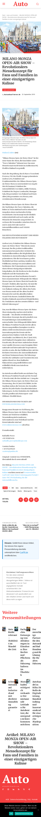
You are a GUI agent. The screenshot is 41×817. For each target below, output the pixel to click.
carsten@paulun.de (10, 451)
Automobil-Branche (27, 488)
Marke (20, 491)
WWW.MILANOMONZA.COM (13, 404)
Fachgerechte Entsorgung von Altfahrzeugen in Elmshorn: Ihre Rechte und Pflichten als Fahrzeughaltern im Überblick (25, 652)
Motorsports (28, 491)
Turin (35, 491)
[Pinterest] (31, 499)
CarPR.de (24, 552)
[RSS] (19, 789)
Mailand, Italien (8, 153)
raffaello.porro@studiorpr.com (14, 441)
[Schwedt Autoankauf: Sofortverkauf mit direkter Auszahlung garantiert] (4, 681)
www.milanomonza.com (12, 425)
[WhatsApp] (36, 499)
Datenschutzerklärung (24, 814)
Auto (17, 488)
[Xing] (29, 789)
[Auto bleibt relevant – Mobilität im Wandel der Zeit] (4, 629)
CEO (36, 488)
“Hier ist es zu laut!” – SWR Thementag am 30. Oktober (31, 527)
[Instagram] (8, 789)
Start (3, 15)
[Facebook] (20, 499)
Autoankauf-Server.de (12, 94)
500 (13, 488)
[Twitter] (26, 499)
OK (11, 814)
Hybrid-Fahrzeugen (10, 491)
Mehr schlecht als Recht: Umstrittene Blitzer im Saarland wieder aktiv (10, 528)
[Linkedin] (13, 789)
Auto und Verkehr (9, 90)
